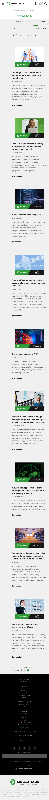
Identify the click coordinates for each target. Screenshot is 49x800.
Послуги (24, 709)
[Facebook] (14, 748)
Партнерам (24, 718)
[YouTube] (24, 748)
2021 (29, 28)
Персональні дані (24, 736)
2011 (37, 35)
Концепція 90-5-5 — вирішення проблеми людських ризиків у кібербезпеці (26, 75)
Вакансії (24, 686)
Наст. (25, 667)
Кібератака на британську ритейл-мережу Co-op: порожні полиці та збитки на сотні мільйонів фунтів (28, 556)
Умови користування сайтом (24, 731)
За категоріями (24, 693)
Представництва (24, 681)
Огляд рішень (24, 727)
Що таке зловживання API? (25, 354)
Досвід (24, 711)
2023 (15, 28)
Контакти (24, 713)
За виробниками (24, 695)
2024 (43, 21)
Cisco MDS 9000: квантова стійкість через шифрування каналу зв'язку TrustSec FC (28, 283)
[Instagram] (29, 748)
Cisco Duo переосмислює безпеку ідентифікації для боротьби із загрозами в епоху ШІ (27, 146)
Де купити (24, 697)
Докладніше (17, 105)
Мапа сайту (24, 740)
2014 (29, 35)
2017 (15, 35)
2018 (44, 28)
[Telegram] (34, 748)
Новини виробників (24, 725)
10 (28, 670)
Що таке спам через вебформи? (27, 214)
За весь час (18, 21)
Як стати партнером (24, 722)
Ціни (24, 706)
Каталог (24, 690)
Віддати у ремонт (24, 704)
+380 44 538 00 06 (25, 766)
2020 (37, 28)
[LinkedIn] (19, 748)
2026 (28, 21)
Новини (24, 684)
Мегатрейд (24, 679)
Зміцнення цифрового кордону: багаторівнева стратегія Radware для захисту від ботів (28, 491)
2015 (22, 35)
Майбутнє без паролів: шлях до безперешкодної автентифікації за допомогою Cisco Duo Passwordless (29, 419)
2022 (22, 28)
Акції (24, 720)
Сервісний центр (24, 702)
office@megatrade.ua (25, 768)
